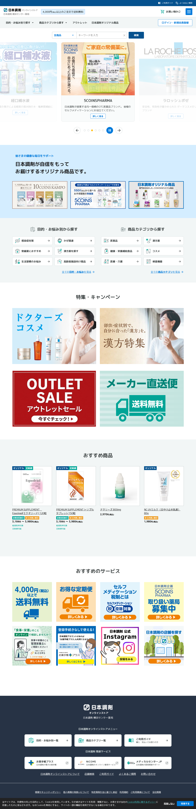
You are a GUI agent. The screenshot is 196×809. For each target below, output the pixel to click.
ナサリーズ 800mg (110, 509)
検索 (136, 35)
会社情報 (156, 792)
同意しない (169, 803)
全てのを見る (76, 272)
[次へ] (118, 130)
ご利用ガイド (167, 3)
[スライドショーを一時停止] (109, 130)
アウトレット (80, 22)
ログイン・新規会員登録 (175, 22)
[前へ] (77, 130)
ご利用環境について (140, 792)
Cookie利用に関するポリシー (141, 801)
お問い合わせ (148, 774)
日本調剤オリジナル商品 (105, 22)
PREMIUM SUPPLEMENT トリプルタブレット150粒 (75, 511)
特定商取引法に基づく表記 (104, 792)
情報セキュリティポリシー (48, 792)
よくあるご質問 (185, 3)
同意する (185, 803)
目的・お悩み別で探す (18, 22)
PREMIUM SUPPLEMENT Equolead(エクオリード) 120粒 (29, 511)
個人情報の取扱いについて (76, 792)
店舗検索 (89, 774)
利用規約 (124, 792)
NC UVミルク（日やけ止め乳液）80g (162, 511)
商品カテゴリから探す (51, 22)
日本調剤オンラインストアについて (60, 774)
